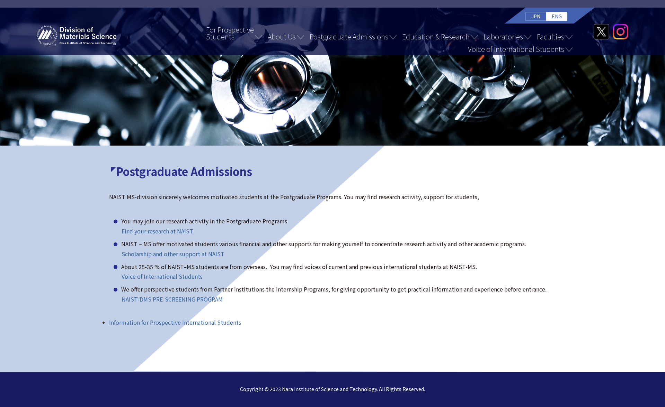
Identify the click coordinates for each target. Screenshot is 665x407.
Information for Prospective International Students (175, 322)
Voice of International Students (516, 49)
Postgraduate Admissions (349, 36)
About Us (282, 36)
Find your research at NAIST (157, 231)
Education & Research (436, 36)
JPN (535, 16)
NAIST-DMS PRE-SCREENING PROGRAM (172, 299)
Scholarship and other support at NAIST (173, 254)
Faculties (550, 36)
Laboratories (503, 36)
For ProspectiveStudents (230, 33)
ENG (557, 16)
